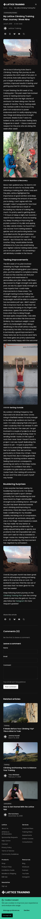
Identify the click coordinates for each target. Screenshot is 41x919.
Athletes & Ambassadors (7, 833)
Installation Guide (8, 870)
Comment (7, 665)
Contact (5, 844)
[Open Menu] (36, 4)
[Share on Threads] (10, 34)
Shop (3, 863)
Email (5, 656)
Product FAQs (7, 867)
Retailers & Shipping (9, 873)
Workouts (25, 867)
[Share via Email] (19, 34)
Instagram (20, 601)
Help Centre (6, 841)
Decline (26, 910)
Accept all (7, 915)
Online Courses (27, 839)
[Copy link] (24, 34)
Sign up (4, 886)
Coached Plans (27, 828)
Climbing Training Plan (12, 595)
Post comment (10, 687)
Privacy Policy (7, 847)
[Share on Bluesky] (14, 34)
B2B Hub (4, 877)
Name (5, 648)
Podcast (25, 870)
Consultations (27, 842)
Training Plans (27, 832)
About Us (5, 828)
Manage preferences (11, 910)
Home (5, 8)
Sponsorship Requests (10, 837)
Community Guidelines (10, 854)
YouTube (25, 873)
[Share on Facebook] (5, 34)
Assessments (27, 835)
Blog (10, 8)
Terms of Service (8, 851)
